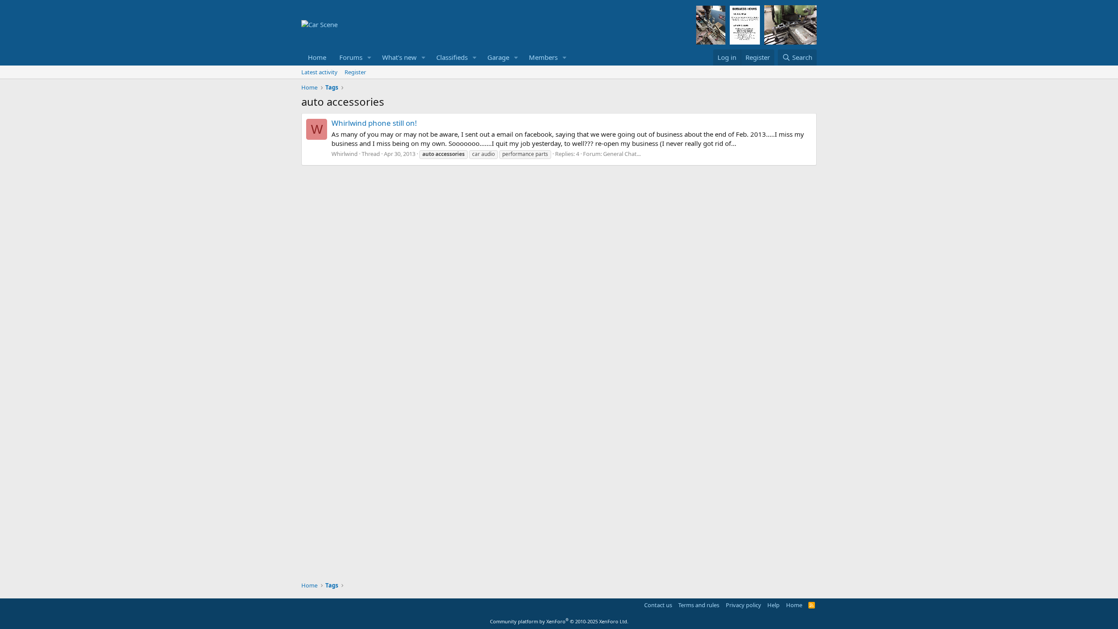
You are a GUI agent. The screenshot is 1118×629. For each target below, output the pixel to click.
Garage (498, 57)
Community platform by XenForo (559, 621)
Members (543, 57)
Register (355, 72)
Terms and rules (698, 605)
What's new (399, 57)
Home (317, 57)
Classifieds (452, 57)
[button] (369, 57)
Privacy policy (743, 605)
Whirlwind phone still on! (374, 123)
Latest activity (319, 72)
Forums (350, 57)
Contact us (658, 605)
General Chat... (622, 154)
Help (773, 605)
